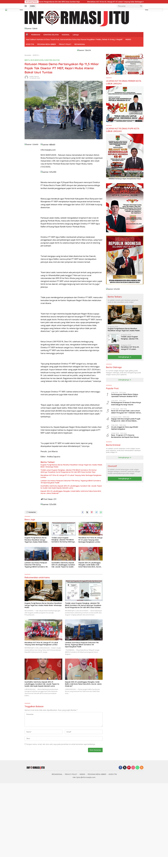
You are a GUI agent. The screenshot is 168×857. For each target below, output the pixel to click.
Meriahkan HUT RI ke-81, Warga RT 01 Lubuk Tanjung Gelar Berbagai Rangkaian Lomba (76, 2)
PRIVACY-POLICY (65, 44)
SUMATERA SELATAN (51, 35)
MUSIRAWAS (35, 35)
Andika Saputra (34, 76)
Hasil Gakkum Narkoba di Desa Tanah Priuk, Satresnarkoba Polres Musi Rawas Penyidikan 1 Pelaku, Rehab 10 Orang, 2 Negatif (74, 39)
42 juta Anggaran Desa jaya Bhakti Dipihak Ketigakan (124, 428)
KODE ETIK (30, 44)
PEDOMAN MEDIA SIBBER (46, 44)
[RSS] (141, 768)
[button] (141, 6)
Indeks (32, 6)
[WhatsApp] (137, 768)
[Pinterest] (129, 768)
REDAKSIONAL (79, 44)
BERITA (27, 60)
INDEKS (128, 39)
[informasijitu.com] (77, 19)
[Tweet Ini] (87, 512)
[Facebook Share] (82, 512)
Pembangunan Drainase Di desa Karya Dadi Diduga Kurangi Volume (126, 403)
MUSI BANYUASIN (37, 60)
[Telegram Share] (96, 512)
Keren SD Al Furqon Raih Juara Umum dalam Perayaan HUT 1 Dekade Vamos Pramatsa (126, 412)
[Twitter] (125, 768)
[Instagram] (133, 768)
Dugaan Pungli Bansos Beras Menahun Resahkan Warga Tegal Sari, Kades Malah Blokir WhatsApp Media (71, 466)
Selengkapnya (124, 357)
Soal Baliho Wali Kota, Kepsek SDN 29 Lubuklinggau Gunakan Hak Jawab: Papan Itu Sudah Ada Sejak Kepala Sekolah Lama (71, 487)
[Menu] (26, 6)
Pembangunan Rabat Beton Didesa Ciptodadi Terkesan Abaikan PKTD (124, 395)
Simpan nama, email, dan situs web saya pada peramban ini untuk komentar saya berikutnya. (61, 744)
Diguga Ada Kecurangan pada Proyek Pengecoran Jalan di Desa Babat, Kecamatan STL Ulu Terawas (125, 420)
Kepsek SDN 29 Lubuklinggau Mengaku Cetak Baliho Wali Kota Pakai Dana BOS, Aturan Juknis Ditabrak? (71, 492)
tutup (21, 10)
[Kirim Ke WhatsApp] (101, 512)
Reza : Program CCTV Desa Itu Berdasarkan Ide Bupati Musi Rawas (125, 436)
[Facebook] (120, 768)
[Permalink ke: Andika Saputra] (26, 77)
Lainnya (76, 35)
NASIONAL (65, 35)
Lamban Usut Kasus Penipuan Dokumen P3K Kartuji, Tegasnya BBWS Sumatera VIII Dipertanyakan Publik (71, 482)
